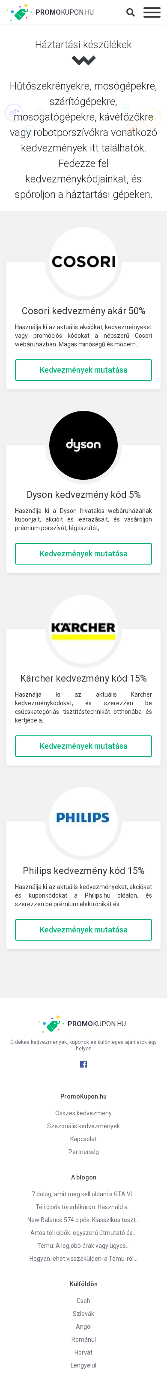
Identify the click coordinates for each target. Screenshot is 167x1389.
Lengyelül (83, 1365)
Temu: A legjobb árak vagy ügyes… (83, 1245)
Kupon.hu (65, 12)
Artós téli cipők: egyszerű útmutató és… (83, 1232)
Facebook (83, 1064)
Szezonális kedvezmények (83, 1126)
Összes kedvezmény (83, 1113)
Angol (84, 1326)
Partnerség (84, 1151)
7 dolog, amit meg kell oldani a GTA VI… (84, 1194)
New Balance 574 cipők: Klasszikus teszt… (83, 1219)
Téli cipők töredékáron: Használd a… (83, 1207)
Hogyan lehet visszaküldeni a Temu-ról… (83, 1258)
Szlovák (83, 1313)
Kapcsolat (83, 1139)
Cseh (83, 1300)
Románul (84, 1339)
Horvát (83, 1352)
